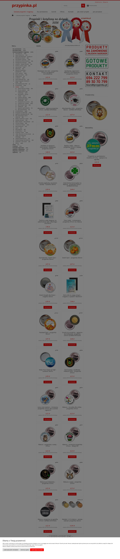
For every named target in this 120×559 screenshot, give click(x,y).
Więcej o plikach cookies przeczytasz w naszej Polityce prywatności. (19, 546)
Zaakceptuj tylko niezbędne (11, 549)
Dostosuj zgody (25, 549)
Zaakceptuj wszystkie (37, 549)
